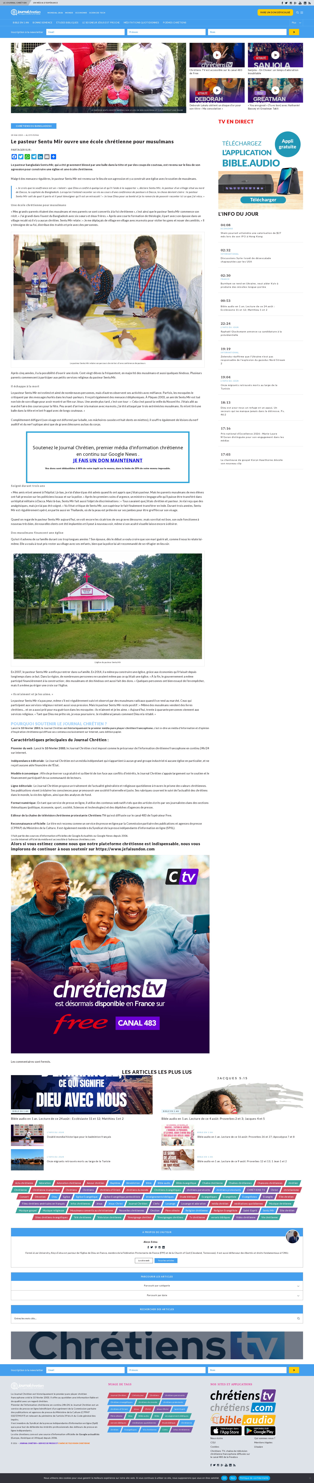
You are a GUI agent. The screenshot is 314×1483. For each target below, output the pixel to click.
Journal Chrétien (53, 727)
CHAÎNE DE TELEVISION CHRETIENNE (74, 1443)
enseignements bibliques (160, 1196)
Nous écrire (216, 1438)
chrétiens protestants (228, 1189)
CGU (213, 1442)
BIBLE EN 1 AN (21, 22)
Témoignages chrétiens (170, 1217)
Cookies (214, 1446)
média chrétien (220, 1203)
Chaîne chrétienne (212, 1182)
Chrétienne (20, 1189)
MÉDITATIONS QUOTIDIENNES (141, 22)
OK (224, 1478)
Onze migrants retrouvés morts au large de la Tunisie (79, 1161)
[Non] (310, 1478)
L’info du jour (138, 1395)
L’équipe (258, 1446)
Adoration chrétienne (69, 1182)
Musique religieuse (53, 1210)
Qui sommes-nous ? (264, 1438)
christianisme (291, 1189)
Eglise (66, 1196)
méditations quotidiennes (248, 1203)
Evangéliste (229, 1196)
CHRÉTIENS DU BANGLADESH (34, 126)
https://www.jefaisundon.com (125, 848)
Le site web (143, 1260)
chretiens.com (87, 839)
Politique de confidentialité (254, 1478)
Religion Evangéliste (225, 1210)
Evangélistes (249, 1196)
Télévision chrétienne (109, 1217)
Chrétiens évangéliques (167, 1189)
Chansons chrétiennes (270, 1182)
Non (233, 1478)
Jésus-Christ (115, 1203)
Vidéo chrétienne (245, 1217)
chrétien (293, 1182)
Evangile (268, 1196)
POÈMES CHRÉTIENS (174, 22)
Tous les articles (166, 1260)
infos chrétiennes (80, 1203)
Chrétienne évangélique (46, 1189)
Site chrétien (287, 1210)
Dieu (54, 1196)
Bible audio (164, 1182)
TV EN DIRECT (236, 121)
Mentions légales (263, 1442)
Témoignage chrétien (139, 1217)
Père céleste (172, 1210)
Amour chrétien (95, 1182)
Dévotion (40, 1196)
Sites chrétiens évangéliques (51, 1217)
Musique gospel (28, 1210)
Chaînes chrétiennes (240, 1182)
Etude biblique (188, 1196)
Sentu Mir (268, 1210)
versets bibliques (220, 1217)
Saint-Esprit (250, 1210)
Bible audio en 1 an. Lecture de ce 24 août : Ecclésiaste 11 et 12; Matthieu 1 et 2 (67, 1118)
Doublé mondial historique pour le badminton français (79, 1136)
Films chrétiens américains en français (43, 1203)
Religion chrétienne (196, 1210)
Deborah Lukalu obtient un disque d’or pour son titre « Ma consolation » (215, 107)
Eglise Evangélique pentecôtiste (122, 1196)
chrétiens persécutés (198, 1189)
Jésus (99, 1203)
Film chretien (286, 1196)
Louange (170, 1203)
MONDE (69, 13)
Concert (24, 1196)
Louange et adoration (193, 1203)
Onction (154, 1210)
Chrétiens (71, 1189)
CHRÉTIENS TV (256, 1189)
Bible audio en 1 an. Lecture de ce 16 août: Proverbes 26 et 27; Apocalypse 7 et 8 (246, 1136)
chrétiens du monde (137, 1189)
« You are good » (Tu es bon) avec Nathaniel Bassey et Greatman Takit (274, 107)
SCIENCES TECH (97, 13)
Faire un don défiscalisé (275, 12)
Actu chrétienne (24, 1182)
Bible (149, 1182)
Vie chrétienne (269, 1217)
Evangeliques (209, 1196)
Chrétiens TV (97, 815)
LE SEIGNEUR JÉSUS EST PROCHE (101, 22)
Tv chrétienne (197, 1217)
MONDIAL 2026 (55, 13)
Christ (274, 1189)
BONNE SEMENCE (42, 22)
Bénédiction (133, 1182)
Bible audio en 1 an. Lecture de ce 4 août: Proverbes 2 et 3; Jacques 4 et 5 (213, 1118)
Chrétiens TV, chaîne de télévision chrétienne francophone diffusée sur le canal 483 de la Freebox (230, 1453)
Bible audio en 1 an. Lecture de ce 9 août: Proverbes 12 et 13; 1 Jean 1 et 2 (242, 1161)
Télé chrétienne (82, 1217)
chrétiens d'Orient (110, 1189)
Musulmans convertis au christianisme (91, 1210)
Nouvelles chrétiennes (131, 1210)
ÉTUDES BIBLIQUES (67, 22)
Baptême (115, 1182)
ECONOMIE (81, 13)
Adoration (45, 1182)
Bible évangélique (186, 1182)
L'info (156, 1203)
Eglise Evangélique (87, 1196)
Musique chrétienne (280, 1203)
